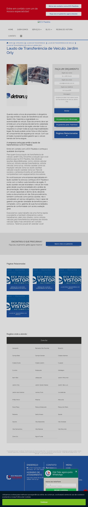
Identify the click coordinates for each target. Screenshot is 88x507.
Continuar (44, 502)
